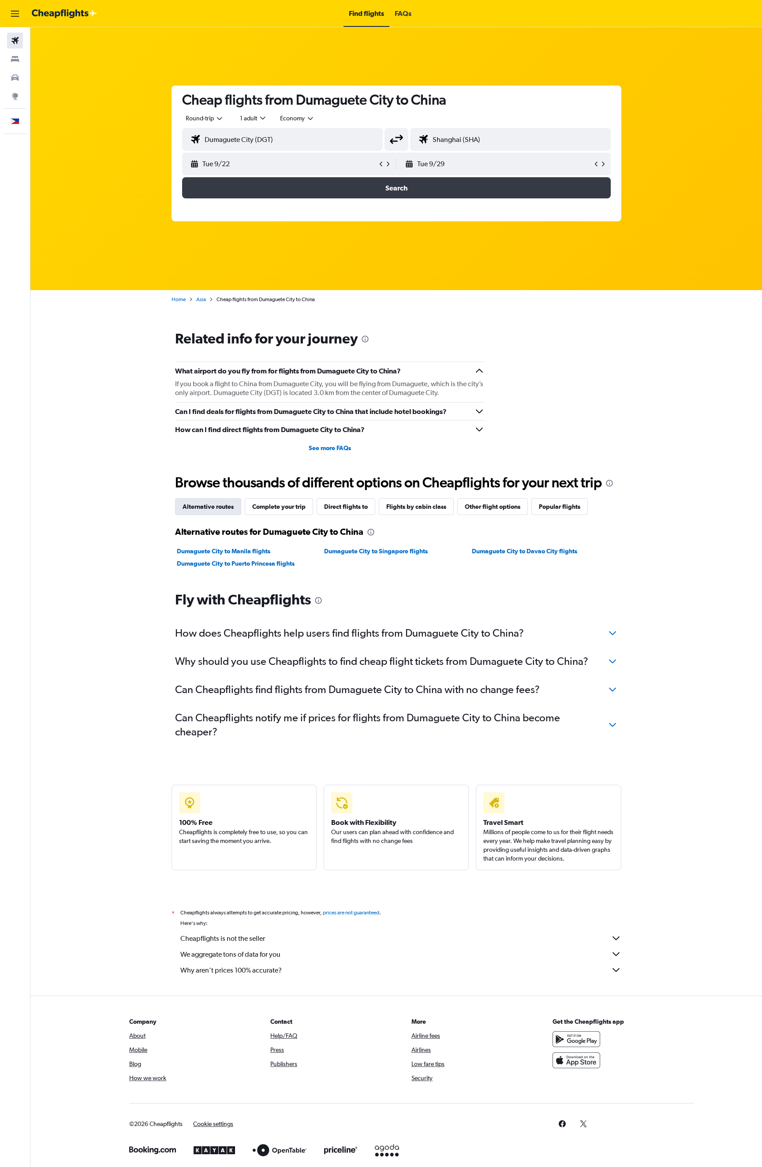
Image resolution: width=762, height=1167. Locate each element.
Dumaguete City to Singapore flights (376, 551)
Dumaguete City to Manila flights (223, 551)
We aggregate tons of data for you (230, 954)
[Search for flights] (15, 40)
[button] (15, 13)
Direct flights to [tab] (346, 506)
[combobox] (204, 118)
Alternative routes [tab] (208, 506)
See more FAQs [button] (330, 447)
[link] (562, 1123)
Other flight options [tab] (492, 506)
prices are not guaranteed (351, 913)
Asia (201, 299)
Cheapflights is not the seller (222, 938)
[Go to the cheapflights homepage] (64, 13)
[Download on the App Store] (576, 1060)
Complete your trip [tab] (279, 506)
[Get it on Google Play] (576, 1039)
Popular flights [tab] (559, 506)
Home (179, 299)
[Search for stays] (15, 59)
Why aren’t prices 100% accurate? (231, 970)
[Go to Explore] (15, 96)
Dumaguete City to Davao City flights (524, 551)
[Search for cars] (15, 77)
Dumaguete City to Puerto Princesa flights (236, 563)
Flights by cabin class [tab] (416, 506)
